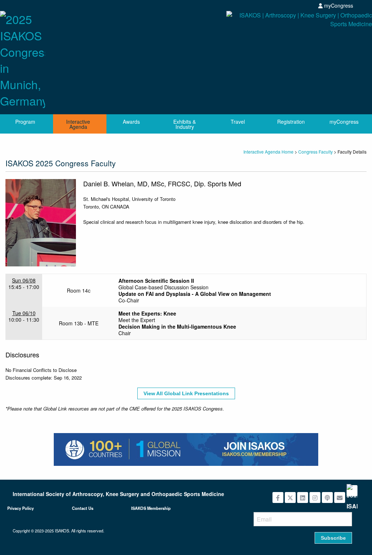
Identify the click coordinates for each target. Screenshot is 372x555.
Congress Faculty (315, 151)
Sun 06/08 (24, 280)
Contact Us (82, 508)
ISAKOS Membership (151, 508)
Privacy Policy (20, 508)
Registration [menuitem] (291, 121)
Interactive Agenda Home (268, 151)
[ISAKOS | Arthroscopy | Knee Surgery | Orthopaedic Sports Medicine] (281, 33)
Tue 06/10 (24, 313)
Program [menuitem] (25, 121)
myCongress (338, 5)
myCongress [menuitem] (344, 121)
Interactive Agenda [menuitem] (78, 124)
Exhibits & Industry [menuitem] (184, 124)
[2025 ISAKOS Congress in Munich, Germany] (22, 57)
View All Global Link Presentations (186, 393)
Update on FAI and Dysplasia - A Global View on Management (194, 293)
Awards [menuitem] (131, 121)
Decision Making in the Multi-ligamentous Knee (177, 326)
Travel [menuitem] (238, 121)
